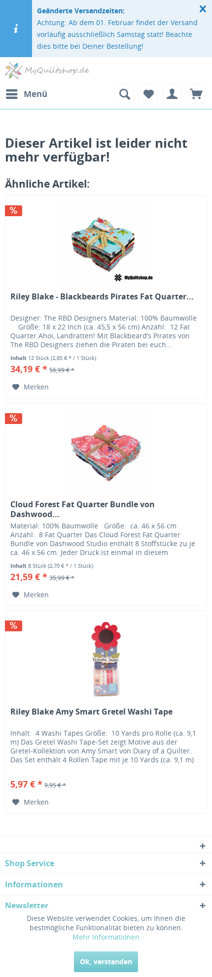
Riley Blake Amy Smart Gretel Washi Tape (91, 712)
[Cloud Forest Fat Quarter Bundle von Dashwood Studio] (106, 452)
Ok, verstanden (106, 961)
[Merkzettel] (148, 94)
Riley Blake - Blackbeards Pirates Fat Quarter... (102, 297)
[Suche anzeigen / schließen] (124, 94)
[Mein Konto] (172, 94)
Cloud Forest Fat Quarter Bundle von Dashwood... (82, 509)
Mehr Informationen (106, 937)
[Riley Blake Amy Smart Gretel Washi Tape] (106, 660)
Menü (35, 93)
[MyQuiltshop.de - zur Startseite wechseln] (47, 70)
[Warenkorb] (196, 94)
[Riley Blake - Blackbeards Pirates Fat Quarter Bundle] (106, 244)
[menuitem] (26, 94)
